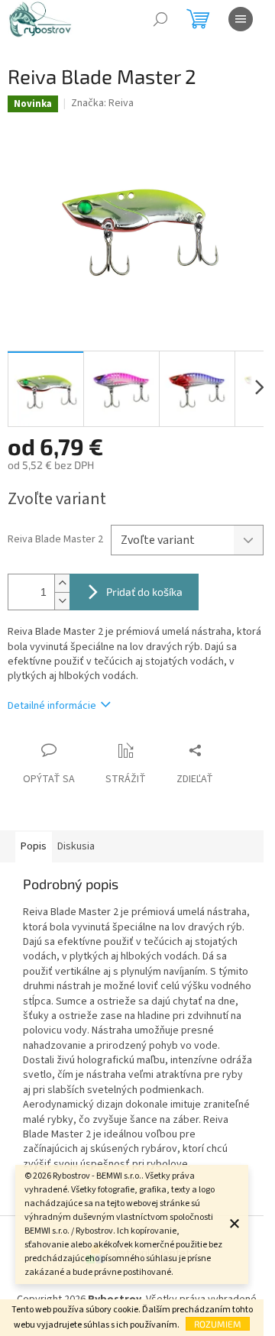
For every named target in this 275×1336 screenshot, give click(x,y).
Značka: (102, 103)
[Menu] (240, 19)
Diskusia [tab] (76, 846)
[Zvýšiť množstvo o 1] (62, 583)
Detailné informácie (52, 705)
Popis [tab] (34, 846)
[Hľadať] (160, 19)
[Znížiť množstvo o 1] (62, 601)
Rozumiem (217, 1323)
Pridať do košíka (144, 591)
